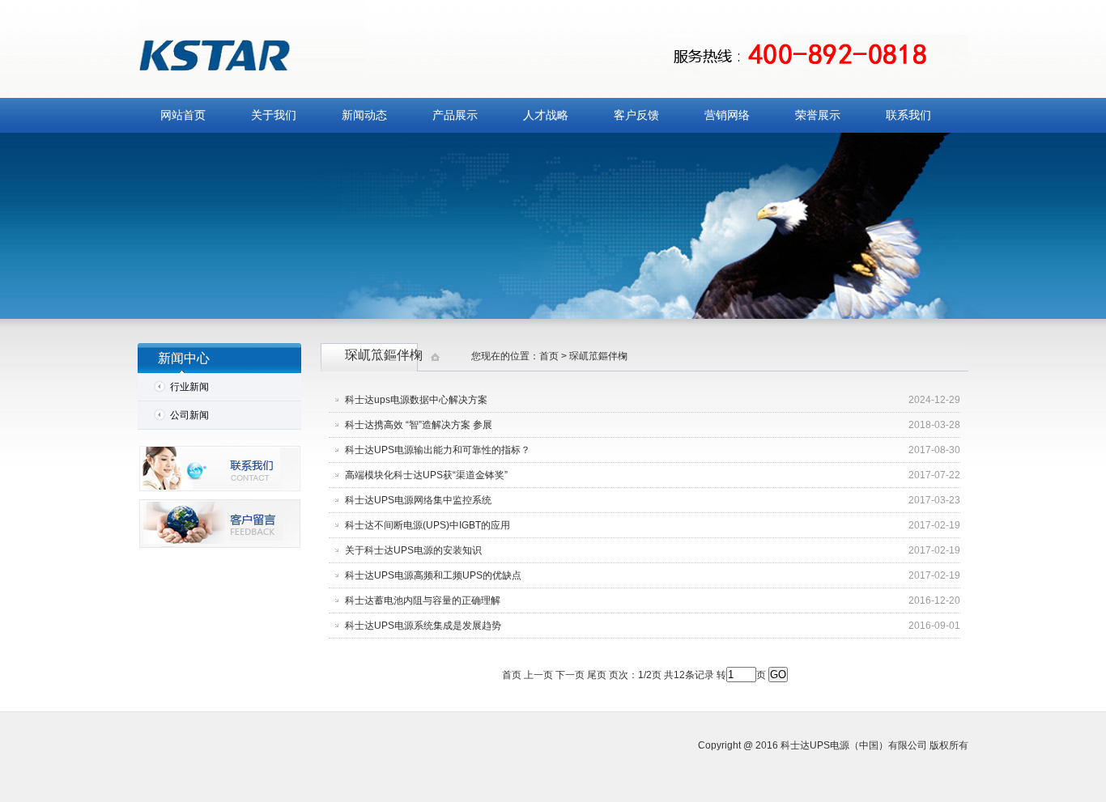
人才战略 (545, 115)
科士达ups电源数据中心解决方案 (416, 399)
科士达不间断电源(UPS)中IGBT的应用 (427, 525)
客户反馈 (636, 115)
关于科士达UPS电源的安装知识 (413, 550)
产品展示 (455, 115)
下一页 (570, 675)
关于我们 (273, 115)
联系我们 (908, 115)
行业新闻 (189, 387)
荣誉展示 (817, 115)
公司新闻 (189, 415)
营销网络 (727, 115)
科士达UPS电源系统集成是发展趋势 (423, 625)
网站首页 (183, 115)
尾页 (596, 675)
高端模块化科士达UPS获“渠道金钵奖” (426, 475)
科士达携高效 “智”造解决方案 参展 (418, 425)
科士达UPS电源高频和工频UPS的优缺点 (433, 575)
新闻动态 (364, 115)
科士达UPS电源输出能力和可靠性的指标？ (437, 450)
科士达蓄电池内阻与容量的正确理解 (422, 600)
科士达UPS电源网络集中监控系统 (418, 500)
